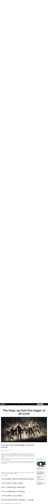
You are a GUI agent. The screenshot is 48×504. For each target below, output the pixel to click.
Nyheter (15, 404)
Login (44, 404)
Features (23, 404)
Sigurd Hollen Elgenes (5, 450)
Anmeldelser (19, 404)
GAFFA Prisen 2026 (32, 404)
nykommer (27, 404)
